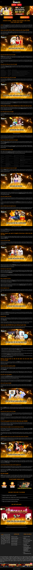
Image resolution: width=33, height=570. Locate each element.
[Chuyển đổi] (1, 495)
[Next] (31, 10)
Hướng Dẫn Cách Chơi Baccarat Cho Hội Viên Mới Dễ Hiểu (16, 525)
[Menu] (1, 2)
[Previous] (1, 10)
